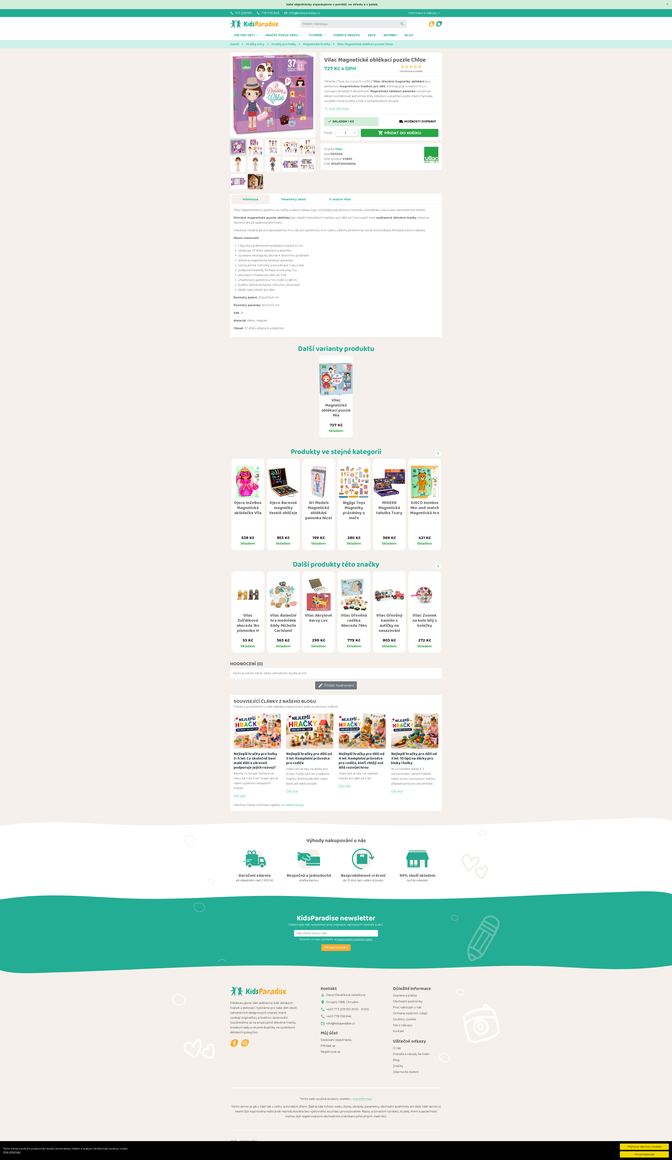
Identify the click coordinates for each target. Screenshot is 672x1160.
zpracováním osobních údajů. (355, 939)
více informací (362, 1099)
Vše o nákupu (402, 1025)
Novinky (390, 35)
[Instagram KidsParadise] (245, 1043)
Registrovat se (330, 1051)
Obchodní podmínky (407, 1001)
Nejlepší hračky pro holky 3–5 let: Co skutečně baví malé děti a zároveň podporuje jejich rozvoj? (255, 760)
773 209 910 (243, 13)
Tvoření (316, 35)
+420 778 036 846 (338, 1016)
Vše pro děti (245, 35)
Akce (372, 35)
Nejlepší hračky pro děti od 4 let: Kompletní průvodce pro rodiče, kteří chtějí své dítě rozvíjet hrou (361, 760)
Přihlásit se (328, 1046)
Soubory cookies (404, 1019)
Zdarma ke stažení (406, 1072)
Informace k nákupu (423, 13)
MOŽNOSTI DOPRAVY (417, 121)
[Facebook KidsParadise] (234, 1043)
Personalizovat (644, 1154)
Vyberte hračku (346, 35)
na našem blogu (292, 805)
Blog (409, 35)
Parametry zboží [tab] (293, 199)
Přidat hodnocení (336, 685)
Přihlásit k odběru (336, 947)
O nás (397, 1048)
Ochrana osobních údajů (410, 1013)
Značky (398, 1066)
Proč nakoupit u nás (407, 1007)
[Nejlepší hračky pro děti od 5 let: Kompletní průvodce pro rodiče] (309, 731)
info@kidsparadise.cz (304, 13)
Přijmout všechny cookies (644, 1146)
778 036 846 (270, 13)
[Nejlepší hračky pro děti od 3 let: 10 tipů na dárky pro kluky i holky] (414, 731)
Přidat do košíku (399, 133)
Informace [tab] (250, 199)
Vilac (338, 149)
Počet (328, 133)
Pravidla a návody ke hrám (411, 1054)
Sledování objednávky (336, 1040)
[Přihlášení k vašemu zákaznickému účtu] (432, 24)
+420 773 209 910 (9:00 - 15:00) (347, 1009)
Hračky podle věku (282, 35)
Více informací (11, 1152)
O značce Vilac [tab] (340, 199)
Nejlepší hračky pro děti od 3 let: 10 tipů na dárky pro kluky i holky (414, 758)
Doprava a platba (405, 995)
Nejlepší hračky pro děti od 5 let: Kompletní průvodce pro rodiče (309, 758)
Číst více (239, 796)
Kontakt (398, 1031)
